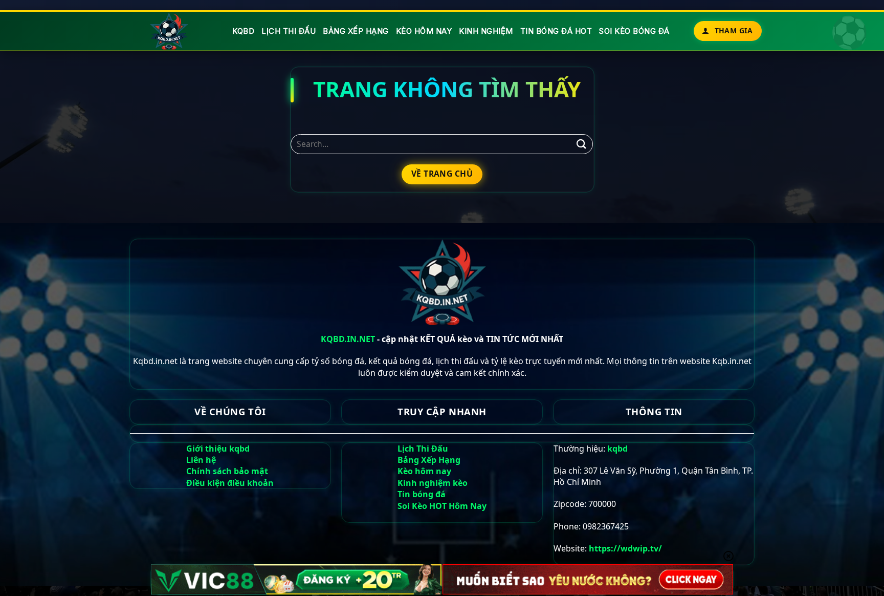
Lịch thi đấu (288, 31)
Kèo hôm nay (424, 31)
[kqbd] (169, 31)
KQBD (243, 31)
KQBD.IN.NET (348, 339)
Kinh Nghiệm (486, 31)
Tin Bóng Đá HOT (556, 31)
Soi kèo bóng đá (634, 31)
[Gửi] (581, 144)
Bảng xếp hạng (356, 31)
